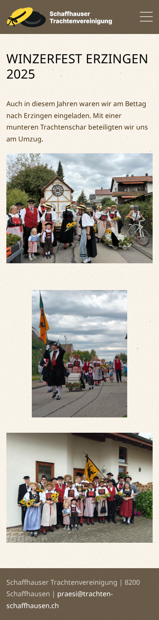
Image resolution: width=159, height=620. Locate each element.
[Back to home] (59, 17)
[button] (146, 17)
